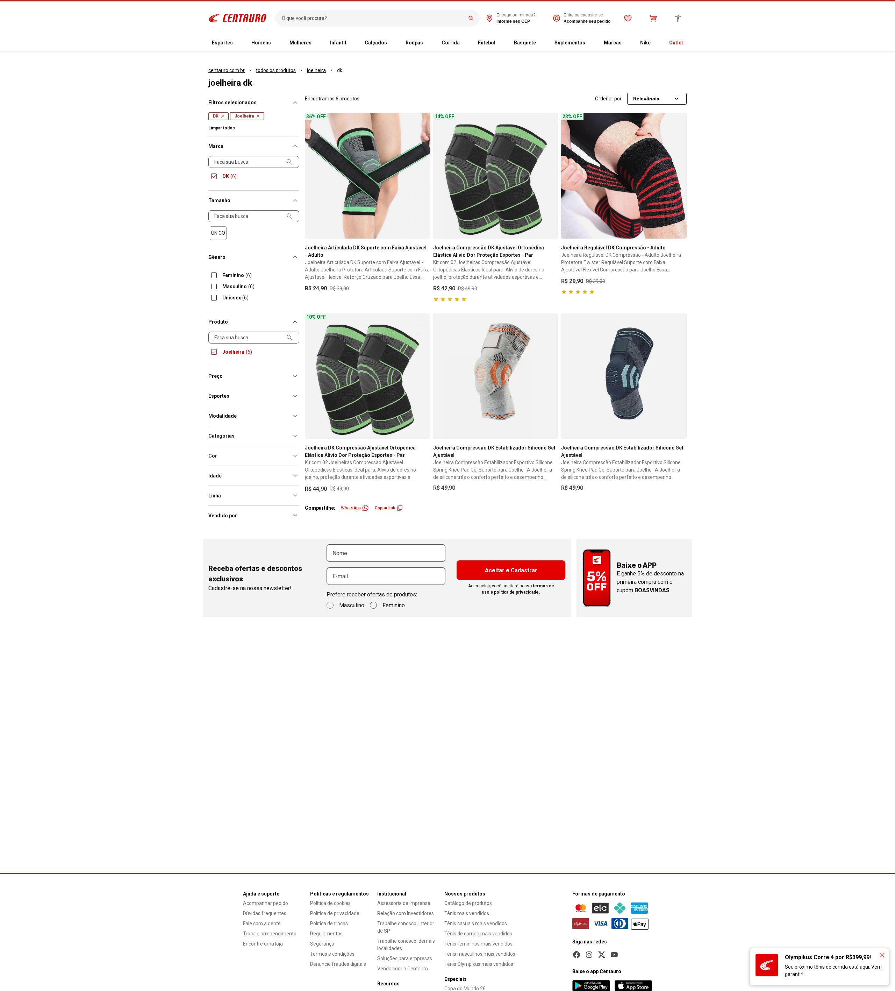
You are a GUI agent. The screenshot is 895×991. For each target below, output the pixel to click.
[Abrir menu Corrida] (465, 43)
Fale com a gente (262, 923)
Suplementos (569, 42)
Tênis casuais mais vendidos (475, 923)
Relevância (646, 98)
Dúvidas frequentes (264, 913)
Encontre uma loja (263, 944)
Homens (261, 42)
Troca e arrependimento (269, 933)
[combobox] (372, 18)
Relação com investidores (405, 913)
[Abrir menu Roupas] (428, 43)
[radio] (218, 233)
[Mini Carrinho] (653, 18)
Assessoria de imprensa (403, 903)
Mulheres (300, 42)
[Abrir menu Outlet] (689, 43)
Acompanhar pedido (265, 903)
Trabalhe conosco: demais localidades (406, 944)
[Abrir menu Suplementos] (591, 43)
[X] (601, 954)
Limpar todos (221, 128)
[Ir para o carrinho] (653, 18)
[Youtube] (614, 954)
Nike (645, 42)
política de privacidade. (517, 592)
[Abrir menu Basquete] (541, 43)
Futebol (486, 42)
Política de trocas (329, 923)
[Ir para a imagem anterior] (313, 175)
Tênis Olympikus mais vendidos (478, 964)
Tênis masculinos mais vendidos (479, 954)
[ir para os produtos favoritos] (628, 18)
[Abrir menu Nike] (656, 43)
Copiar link (385, 507)
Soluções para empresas (404, 958)
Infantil (338, 42)
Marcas (613, 42)
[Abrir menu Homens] (276, 43)
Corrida (451, 42)
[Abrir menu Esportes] (238, 43)
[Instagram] (589, 954)
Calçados (376, 42)
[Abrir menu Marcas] (627, 43)
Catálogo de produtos (468, 903)
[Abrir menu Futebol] (501, 43)
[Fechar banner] (882, 955)
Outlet (676, 42)
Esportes (222, 42)
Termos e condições (332, 954)
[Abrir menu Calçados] (392, 43)
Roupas (414, 42)
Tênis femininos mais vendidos (478, 944)
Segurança (322, 944)
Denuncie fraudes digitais (338, 964)
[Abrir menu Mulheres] (317, 43)
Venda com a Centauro (402, 968)
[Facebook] (576, 954)
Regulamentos (326, 933)
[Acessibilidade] (678, 18)
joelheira (316, 70)
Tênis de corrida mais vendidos (478, 933)
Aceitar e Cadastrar (511, 570)
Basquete (525, 42)
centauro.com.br (226, 70)
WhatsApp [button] (350, 507)
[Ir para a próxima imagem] (422, 175)
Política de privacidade (334, 913)
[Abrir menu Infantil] (352, 43)
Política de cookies (330, 903)
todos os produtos (276, 70)
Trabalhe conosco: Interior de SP (405, 927)
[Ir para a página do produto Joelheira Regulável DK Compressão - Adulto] (624, 176)
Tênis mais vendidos (466, 913)
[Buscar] (471, 18)
